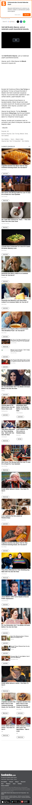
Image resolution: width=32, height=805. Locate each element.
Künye (15, 779)
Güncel (11, 781)
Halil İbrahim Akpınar (10, 56)
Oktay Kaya (12, 113)
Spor (2, 783)
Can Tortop (24, 89)
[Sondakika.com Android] (15, 801)
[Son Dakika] (16, 775)
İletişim (11, 779)
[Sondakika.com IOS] (5, 801)
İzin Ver (27, 14)
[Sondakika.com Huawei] (25, 801)
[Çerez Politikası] (4, 797)
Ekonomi (23, 781)
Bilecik (24, 61)
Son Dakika (4, 781)
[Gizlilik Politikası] (13, 796)
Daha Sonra (17, 14)
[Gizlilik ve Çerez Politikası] (23, 796)
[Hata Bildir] (7, 798)
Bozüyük (24, 111)
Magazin (8, 783)
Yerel (14, 783)
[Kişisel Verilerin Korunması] (15, 797)
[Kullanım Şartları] (5, 796)
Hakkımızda (3, 779)
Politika (20, 783)
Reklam (8, 779)
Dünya (17, 781)
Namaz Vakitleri (5, 785)
